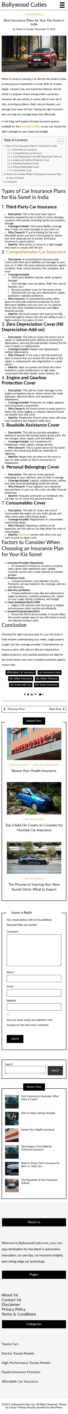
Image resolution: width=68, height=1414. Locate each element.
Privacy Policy (13, 1309)
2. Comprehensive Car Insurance (26, 153)
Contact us (11, 1300)
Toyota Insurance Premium (21, 1372)
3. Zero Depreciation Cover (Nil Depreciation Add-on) (36, 157)
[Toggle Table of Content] (58, 141)
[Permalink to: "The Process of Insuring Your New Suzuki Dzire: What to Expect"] (34, 857)
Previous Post (15, 709)
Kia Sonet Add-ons (20, 685)
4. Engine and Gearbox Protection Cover (30, 160)
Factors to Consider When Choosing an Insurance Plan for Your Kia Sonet (33, 176)
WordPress (56, 1407)
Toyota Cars (10, 1344)
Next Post (55, 709)
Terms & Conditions (19, 1314)
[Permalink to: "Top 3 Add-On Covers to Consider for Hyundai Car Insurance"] (34, 798)
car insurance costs (49, 672)
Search (9, 1064)
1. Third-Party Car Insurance (23, 150)
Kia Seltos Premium (47, 678)
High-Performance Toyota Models (26, 1362)
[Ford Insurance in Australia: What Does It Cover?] (12, 1102)
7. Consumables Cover (21, 170)
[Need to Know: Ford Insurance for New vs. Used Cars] (12, 1168)
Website (11, 1001)
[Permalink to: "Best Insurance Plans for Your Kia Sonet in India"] (34, 53)
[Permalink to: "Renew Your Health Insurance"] (34, 744)
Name (11, 972)
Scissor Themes (17, 1407)
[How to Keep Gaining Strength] (12, 1118)
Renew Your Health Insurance (34, 771)
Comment (13, 932)
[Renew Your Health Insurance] (12, 1135)
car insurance (34, 15)
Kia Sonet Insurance (46, 685)
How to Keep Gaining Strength (38, 1113)
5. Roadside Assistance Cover (25, 163)
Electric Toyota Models (18, 1353)
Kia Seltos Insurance (20, 678)
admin (19, 29)
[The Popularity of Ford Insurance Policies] (12, 1185)
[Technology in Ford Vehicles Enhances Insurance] (12, 1152)
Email (11, 986)
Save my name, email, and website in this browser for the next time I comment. (29, 1022)
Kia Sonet (24, 535)
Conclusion (11, 182)
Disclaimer (11, 1305)
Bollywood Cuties (24, 5)
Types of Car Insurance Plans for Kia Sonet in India (31, 146)
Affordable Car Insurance (21, 672)
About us (10, 1295)
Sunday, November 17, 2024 (40, 29)
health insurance (46, 765)
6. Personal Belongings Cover (25, 167)
